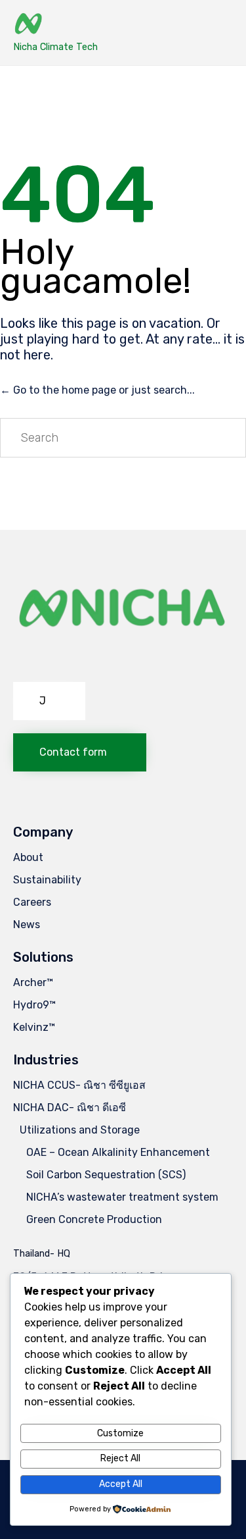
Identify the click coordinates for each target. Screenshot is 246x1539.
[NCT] (55, 24)
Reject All (120, 1458)
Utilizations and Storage (80, 1130)
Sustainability (47, 880)
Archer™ (33, 982)
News (26, 924)
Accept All (120, 1484)
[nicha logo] (123, 665)
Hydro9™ (34, 1005)
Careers (32, 902)
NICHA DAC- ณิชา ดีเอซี (69, 1107)
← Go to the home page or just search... (97, 390)
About (28, 857)
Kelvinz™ (34, 1027)
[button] (49, 701)
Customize (120, 1433)
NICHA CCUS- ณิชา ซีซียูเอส (79, 1085)
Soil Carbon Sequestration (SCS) (106, 1174)
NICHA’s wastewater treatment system (122, 1197)
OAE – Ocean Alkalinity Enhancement (118, 1152)
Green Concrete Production (94, 1219)
